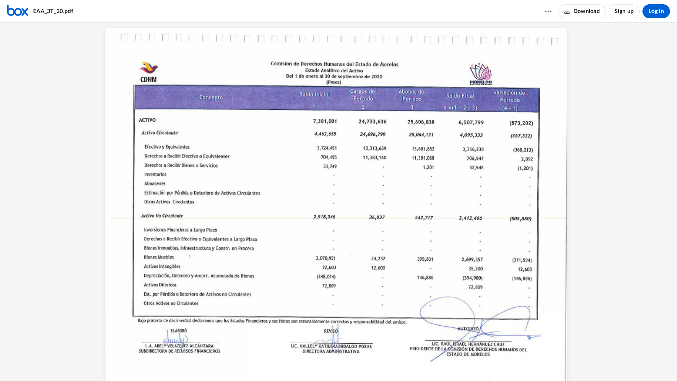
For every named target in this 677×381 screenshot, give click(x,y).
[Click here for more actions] (548, 11)
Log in (656, 11)
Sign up (624, 11)
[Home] (17, 11)
